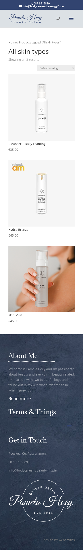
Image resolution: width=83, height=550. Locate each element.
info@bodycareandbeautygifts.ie (32, 470)
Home (12, 42)
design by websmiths (59, 540)
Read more (19, 398)
